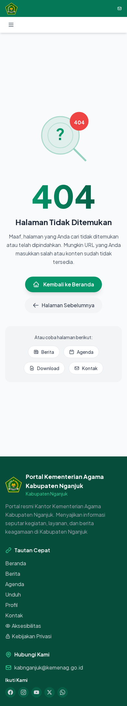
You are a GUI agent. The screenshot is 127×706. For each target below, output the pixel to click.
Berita (47, 352)
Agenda (85, 352)
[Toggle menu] (11, 25)
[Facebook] (10, 692)
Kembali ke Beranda (68, 284)
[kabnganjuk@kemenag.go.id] (119, 8)
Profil (11, 604)
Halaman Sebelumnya (68, 305)
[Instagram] (23, 692)
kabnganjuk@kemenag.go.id (48, 667)
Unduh (13, 594)
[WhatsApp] (62, 692)
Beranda (15, 563)
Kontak (90, 368)
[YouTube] (36, 692)
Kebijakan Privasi (31, 636)
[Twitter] (49, 692)
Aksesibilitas (26, 625)
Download (48, 368)
